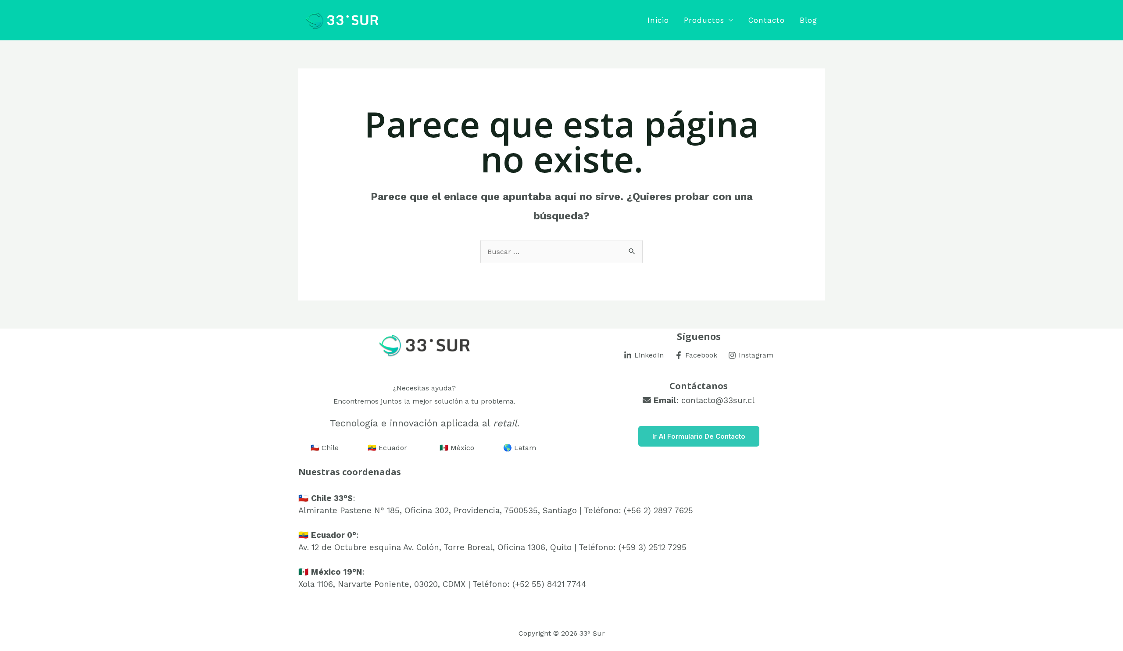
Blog (808, 20)
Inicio (658, 20)
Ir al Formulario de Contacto (698, 436)
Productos (704, 20)
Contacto (766, 20)
